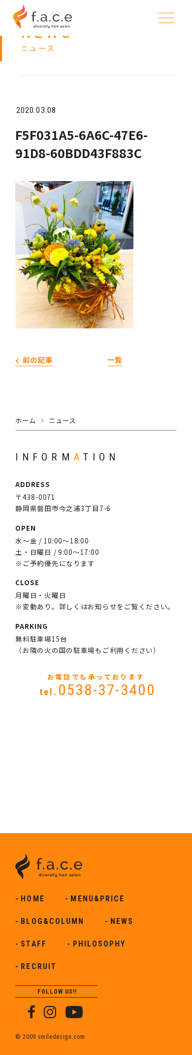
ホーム (25, 420)
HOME (32, 898)
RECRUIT (39, 966)
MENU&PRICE (97, 898)
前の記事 (38, 359)
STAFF (33, 944)
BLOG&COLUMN (52, 921)
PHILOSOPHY (99, 944)
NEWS (121, 921)
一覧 (115, 359)
